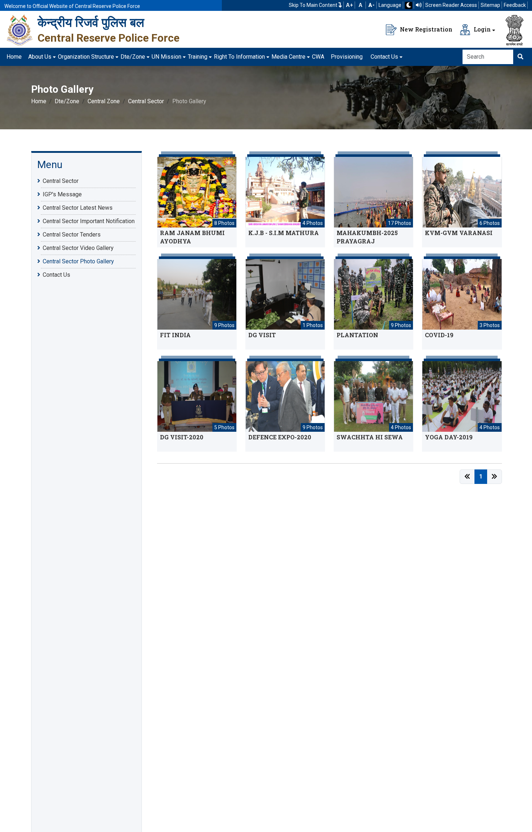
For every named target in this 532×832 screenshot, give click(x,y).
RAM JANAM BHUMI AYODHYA (192, 236)
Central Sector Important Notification (89, 221)
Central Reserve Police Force (109, 38)
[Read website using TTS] (419, 5)
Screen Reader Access (451, 5)
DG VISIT (262, 335)
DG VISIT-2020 (181, 437)
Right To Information (239, 56)
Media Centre (288, 56)
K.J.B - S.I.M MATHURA (283, 233)
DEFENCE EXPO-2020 (279, 437)
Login (481, 29)
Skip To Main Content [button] (313, 5)
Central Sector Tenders (72, 234)
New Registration (425, 29)
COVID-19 (439, 335)
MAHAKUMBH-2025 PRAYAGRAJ (367, 236)
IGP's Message (62, 194)
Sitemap (490, 5)
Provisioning (347, 56)
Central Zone (104, 101)
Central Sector (146, 101)
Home (14, 56)
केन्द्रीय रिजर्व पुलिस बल (91, 22)
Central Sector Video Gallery (78, 248)
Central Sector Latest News (78, 208)
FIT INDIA (175, 335)
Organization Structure (86, 56)
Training (197, 56)
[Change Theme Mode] (408, 5)
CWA (318, 56)
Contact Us (384, 56)
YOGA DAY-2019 (449, 437)
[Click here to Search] (520, 57)
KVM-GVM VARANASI (459, 233)
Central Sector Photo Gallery (78, 261)
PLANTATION (357, 335)
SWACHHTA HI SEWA (370, 437)
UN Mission (166, 56)
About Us (39, 56)
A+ (349, 5)
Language (390, 5)
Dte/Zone (133, 56)
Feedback (515, 5)
